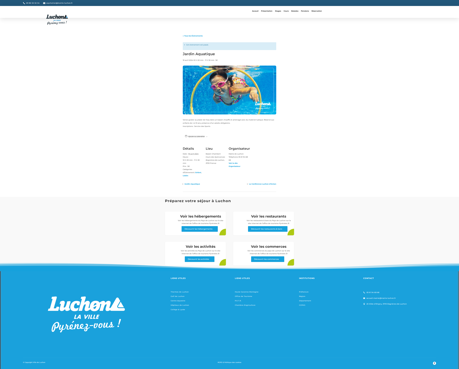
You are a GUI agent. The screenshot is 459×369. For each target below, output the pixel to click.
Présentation (266, 11)
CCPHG (302, 305)
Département (305, 301)
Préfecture (304, 292)
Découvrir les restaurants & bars (266, 229)
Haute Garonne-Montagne (246, 292)
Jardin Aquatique (192, 184)
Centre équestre (178, 301)
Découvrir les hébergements (198, 229)
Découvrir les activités (198, 259)
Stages (278, 11)
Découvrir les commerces (266, 259)
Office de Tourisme (243, 296)
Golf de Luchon (178, 296)
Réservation (316, 11)
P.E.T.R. (238, 301)
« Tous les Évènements (193, 36)
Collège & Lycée (178, 309)
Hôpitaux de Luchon (180, 305)
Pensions (305, 11)
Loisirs (185, 176)
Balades (294, 11)
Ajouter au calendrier (196, 136)
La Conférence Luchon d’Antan (262, 184)
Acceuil (255, 11)
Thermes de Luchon (180, 292)
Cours (286, 11)
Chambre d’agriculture (245, 305)
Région (302, 296)
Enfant (198, 172)
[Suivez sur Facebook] (434, 363)
